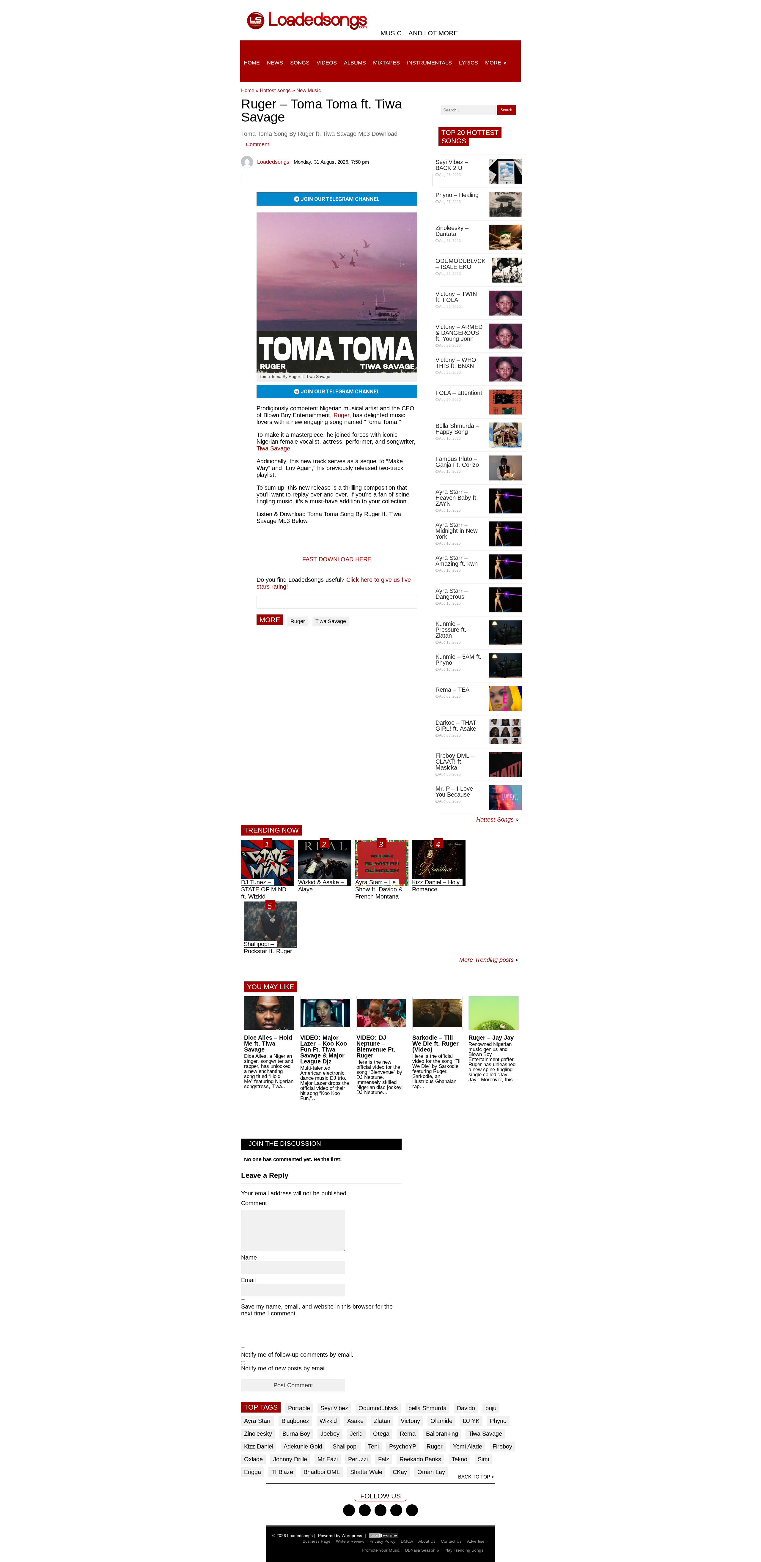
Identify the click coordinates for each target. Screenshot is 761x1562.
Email (248, 1280)
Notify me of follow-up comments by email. (297, 1354)
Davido (466, 1408)
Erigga (252, 1472)
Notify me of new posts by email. (284, 1368)
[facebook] (349, 1510)
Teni (373, 1446)
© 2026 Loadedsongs (292, 1535)
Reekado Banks (420, 1459)
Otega (381, 1433)
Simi (483, 1459)
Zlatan (382, 1421)
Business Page (317, 1541)
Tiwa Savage (273, 448)
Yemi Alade (467, 1446)
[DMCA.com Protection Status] (383, 1535)
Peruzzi (358, 1459)
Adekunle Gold (303, 1446)
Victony (410, 1421)
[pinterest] (412, 1510)
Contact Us (451, 1541)
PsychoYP (402, 1446)
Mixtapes (386, 63)
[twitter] (365, 1510)
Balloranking (442, 1433)
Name (249, 1257)
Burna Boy (296, 1433)
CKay (400, 1472)
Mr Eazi (327, 1459)
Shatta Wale (366, 1472)
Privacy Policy (382, 1541)
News (275, 63)
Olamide (441, 1421)
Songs (299, 63)
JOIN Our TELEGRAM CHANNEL (339, 199)
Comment (257, 144)
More (493, 63)
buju (490, 1408)
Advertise (476, 1541)
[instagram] (380, 1510)
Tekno (459, 1459)
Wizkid (328, 1421)
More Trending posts (489, 959)
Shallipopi (345, 1446)
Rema (408, 1433)
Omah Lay (431, 1472)
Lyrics (468, 63)
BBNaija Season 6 (422, 1550)
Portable (299, 1408)
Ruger (341, 415)
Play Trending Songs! (464, 1550)
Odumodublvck (378, 1408)
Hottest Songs (495, 819)
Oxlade (253, 1459)
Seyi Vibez (334, 1408)
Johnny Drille (290, 1459)
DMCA (407, 1541)
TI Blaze (282, 1472)
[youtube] (396, 1510)
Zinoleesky (258, 1433)
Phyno (498, 1421)
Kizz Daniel (258, 1446)
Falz (383, 1459)
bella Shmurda (427, 1408)
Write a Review (350, 1541)
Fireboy (502, 1446)
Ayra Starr (257, 1421)
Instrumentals (429, 63)
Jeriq (356, 1433)
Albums (355, 63)
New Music (308, 90)
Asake (355, 1421)
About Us (426, 1541)
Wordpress (352, 1535)
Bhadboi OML (322, 1472)
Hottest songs (275, 90)
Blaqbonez (295, 1421)
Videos (327, 63)
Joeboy (329, 1433)
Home (252, 63)
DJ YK (471, 1421)
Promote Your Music (381, 1550)
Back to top (474, 1476)
